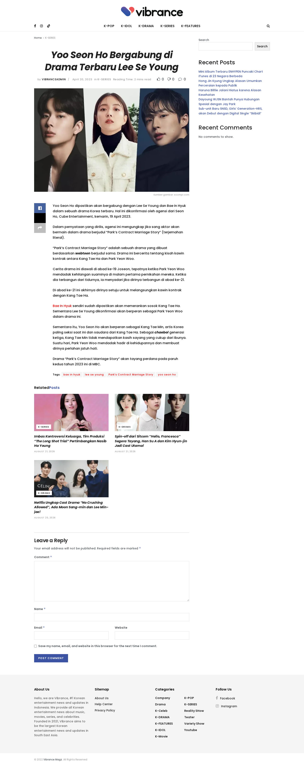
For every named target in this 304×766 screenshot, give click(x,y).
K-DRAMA (146, 26)
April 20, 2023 (82, 79)
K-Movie (161, 736)
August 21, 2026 (44, 451)
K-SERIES (167, 26)
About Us (102, 698)
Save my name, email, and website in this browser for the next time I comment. (97, 646)
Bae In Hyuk (62, 305)
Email (39, 628)
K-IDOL (126, 26)
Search (204, 40)
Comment (43, 557)
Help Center (104, 704)
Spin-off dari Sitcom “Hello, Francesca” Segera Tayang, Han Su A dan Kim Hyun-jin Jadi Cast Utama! (151, 441)
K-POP (109, 26)
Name (40, 609)
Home (38, 38)
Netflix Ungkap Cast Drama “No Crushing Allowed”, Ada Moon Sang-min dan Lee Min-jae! (71, 507)
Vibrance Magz (52, 759)
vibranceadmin (54, 79)
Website (121, 628)
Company (162, 698)
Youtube (190, 730)
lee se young (94, 374)
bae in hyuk (71, 374)
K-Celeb (161, 711)
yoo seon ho (167, 374)
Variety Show (194, 724)
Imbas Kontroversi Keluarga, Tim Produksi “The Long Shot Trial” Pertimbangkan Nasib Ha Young (70, 441)
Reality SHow (194, 711)
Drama (160, 704)
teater (189, 717)
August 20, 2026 (45, 517)
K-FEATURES (190, 26)
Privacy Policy (105, 710)
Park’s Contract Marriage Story (131, 374)
